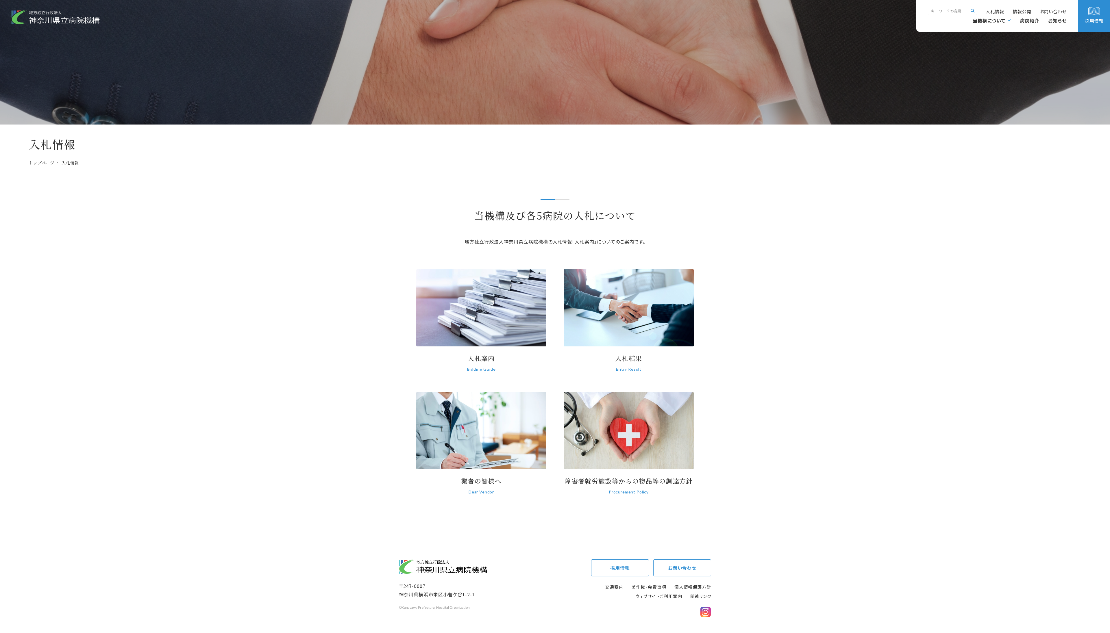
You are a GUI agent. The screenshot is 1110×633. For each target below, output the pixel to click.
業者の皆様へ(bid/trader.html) (481, 447)
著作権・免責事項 (649, 587)
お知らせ (1057, 20)
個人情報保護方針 (692, 587)
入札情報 (995, 11)
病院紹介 (1029, 20)
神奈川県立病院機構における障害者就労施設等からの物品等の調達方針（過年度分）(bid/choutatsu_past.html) (629, 447)
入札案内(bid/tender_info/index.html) (481, 324)
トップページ (41, 163)
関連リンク (700, 596)
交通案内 (614, 587)
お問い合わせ (1053, 11)
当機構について (989, 20)
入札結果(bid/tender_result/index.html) (629, 324)
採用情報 (620, 567)
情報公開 (1022, 11)
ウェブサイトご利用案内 (659, 596)
